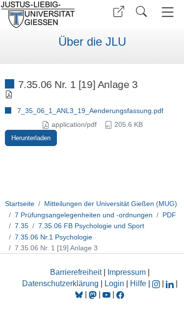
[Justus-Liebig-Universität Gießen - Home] (44, 15)
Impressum (126, 272)
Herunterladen (31, 138)
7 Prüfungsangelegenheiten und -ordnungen (84, 215)
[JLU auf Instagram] (157, 283)
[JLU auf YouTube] (106, 294)
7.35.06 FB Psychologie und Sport (91, 226)
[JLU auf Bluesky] (80, 294)
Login (115, 283)
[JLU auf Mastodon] (94, 294)
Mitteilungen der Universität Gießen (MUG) (110, 204)
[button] (118, 11)
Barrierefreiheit (76, 272)
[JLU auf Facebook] (120, 294)
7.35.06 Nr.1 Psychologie (53, 237)
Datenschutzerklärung (60, 283)
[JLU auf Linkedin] (171, 283)
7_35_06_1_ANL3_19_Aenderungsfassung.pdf (90, 111)
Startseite (19, 204)
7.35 (21, 226)
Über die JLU (92, 41)
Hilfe (138, 283)
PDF (169, 215)
